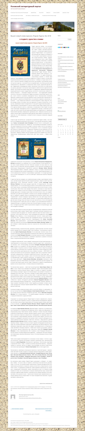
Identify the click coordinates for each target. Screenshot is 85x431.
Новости (48, 12)
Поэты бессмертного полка (17, 15)
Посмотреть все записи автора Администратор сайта (30, 398)
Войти (59, 98)
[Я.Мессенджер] (58, 47)
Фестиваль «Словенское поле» (32, 15)
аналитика (15, 388)
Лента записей (61, 100)
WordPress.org (61, 103)
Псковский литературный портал (26, 6)
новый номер (37, 388)
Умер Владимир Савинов (17, 408)
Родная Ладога (46, 388)
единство (19, 388)
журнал (23, 388)
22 (70, 132)
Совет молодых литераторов (17, 18)
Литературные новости (62, 85)
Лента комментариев (62, 101)
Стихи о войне (56, 12)
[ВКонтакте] (59, 47)
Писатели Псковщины (62, 82)
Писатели (41, 12)
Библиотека (33, 12)
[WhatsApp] (67, 47)
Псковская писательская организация (19, 12)
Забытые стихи (65, 12)
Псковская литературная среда (49, 15)
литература (27, 388)
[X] (64, 47)
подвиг (41, 388)
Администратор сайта (32, 386)
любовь (32, 388)
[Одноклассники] (61, 47)
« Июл (59, 137)
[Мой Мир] (68, 47)
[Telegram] (62, 47)
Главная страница (61, 79)
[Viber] (65, 47)
